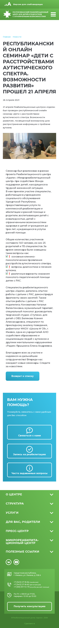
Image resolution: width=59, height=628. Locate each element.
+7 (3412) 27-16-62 (21, 584)
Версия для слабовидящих (28, 4)
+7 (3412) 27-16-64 (21, 582)
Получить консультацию (29, 606)
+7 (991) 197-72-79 (22, 587)
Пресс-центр (17, 531)
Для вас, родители (23, 522)
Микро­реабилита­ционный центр (22, 541)
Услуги (12, 512)
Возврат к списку (22, 376)
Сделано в (29, 623)
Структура (15, 503)
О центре (14, 494)
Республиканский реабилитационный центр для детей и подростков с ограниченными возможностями (30, 14)
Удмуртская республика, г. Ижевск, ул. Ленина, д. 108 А (27, 574)
